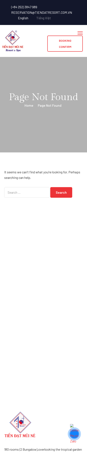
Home (28, 105)
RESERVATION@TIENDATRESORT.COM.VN (41, 12)
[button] (65, 44)
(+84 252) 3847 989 (24, 7)
